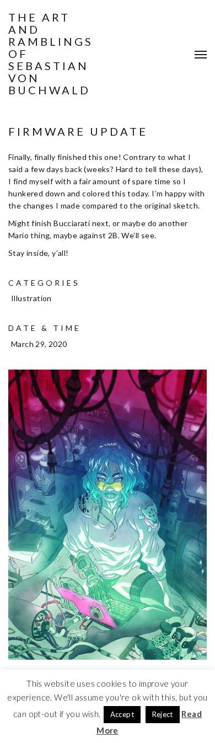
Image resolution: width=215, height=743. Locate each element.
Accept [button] (122, 714)
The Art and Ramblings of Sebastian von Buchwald (50, 53)
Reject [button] (162, 714)
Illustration (31, 298)
